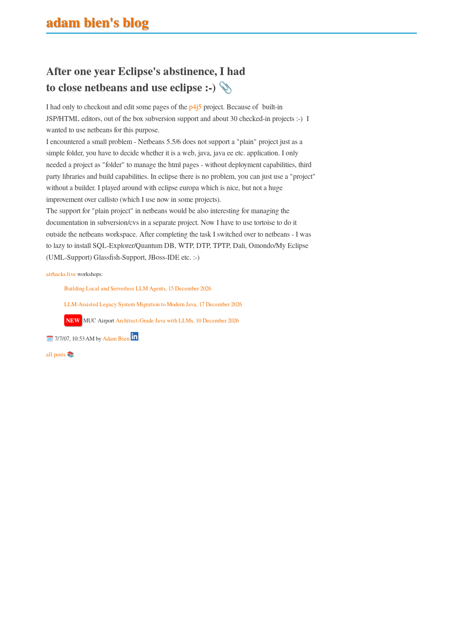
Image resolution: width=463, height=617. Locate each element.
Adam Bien (116, 338)
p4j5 (195, 106)
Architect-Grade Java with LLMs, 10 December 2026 (177, 320)
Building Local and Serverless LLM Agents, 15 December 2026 (137, 288)
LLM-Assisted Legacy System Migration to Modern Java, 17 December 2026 (153, 304)
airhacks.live (61, 274)
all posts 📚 (60, 354)
